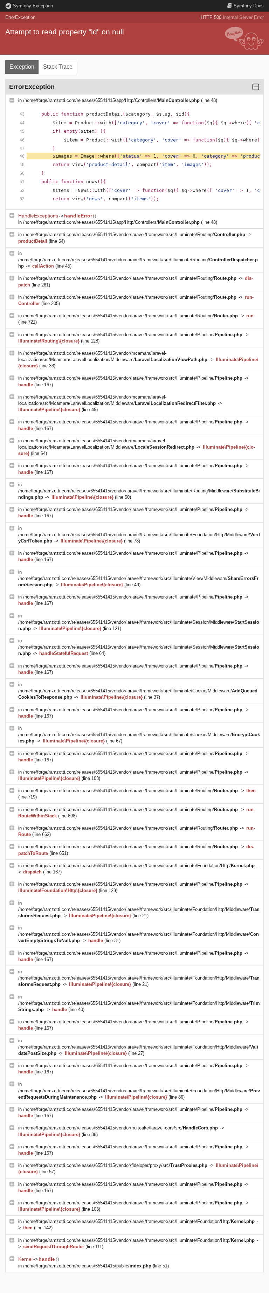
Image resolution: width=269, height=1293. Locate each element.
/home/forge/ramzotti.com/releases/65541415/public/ (87, 1265)
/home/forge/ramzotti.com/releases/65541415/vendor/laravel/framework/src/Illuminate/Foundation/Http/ (139, 865)
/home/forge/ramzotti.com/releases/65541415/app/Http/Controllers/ (111, 100)
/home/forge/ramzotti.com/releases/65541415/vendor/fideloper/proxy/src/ (115, 1165)
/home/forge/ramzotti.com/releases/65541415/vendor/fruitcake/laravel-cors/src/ (120, 1127)
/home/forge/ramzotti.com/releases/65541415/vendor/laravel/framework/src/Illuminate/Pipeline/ (132, 334)
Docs (249, 5)
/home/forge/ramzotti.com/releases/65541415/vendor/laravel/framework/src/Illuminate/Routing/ (134, 234)
